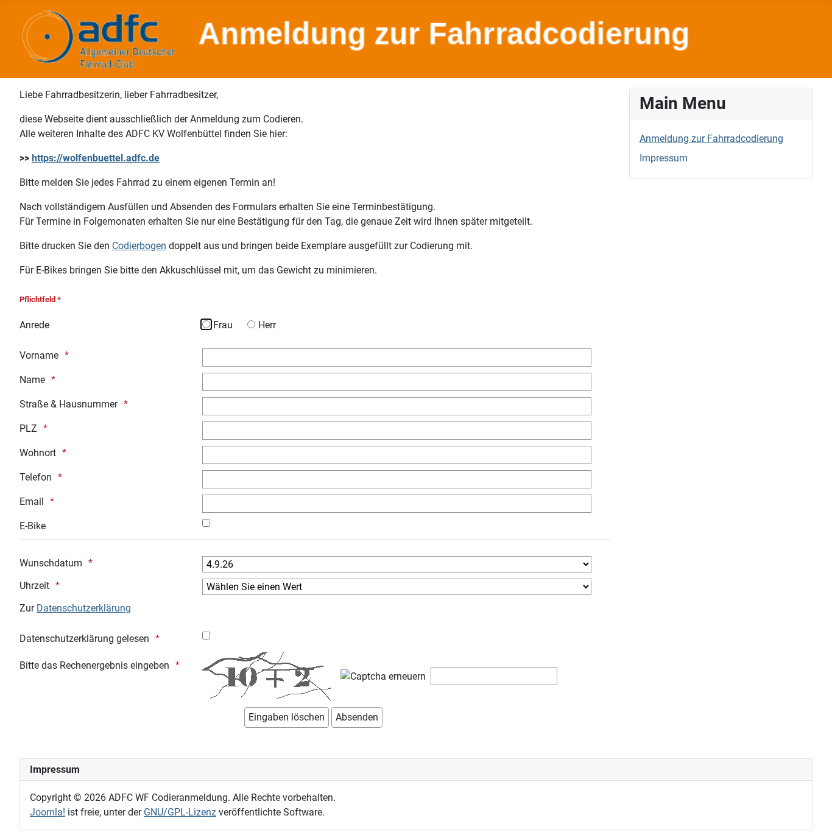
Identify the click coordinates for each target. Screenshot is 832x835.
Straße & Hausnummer (68, 404)
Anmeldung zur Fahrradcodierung (711, 138)
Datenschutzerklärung (84, 608)
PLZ (28, 428)
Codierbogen (139, 246)
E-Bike (32, 526)
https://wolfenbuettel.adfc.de (96, 158)
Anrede (34, 325)
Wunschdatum (50, 563)
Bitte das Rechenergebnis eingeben (94, 665)
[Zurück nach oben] (810, 812)
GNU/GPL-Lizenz (180, 812)
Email (31, 501)
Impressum (664, 158)
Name (32, 380)
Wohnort (37, 453)
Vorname (38, 355)
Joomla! (47, 812)
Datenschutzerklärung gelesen (84, 638)
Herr (267, 325)
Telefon (35, 477)
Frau (223, 325)
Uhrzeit (34, 585)
